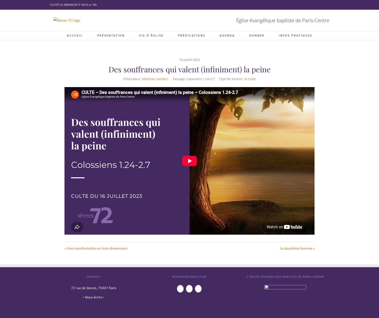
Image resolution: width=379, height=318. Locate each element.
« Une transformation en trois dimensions (95, 248)
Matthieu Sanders (155, 79)
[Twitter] (198, 288)
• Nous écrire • (93, 297)
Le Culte (250, 79)
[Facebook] (189, 288)
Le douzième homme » (297, 248)
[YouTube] (180, 288)
